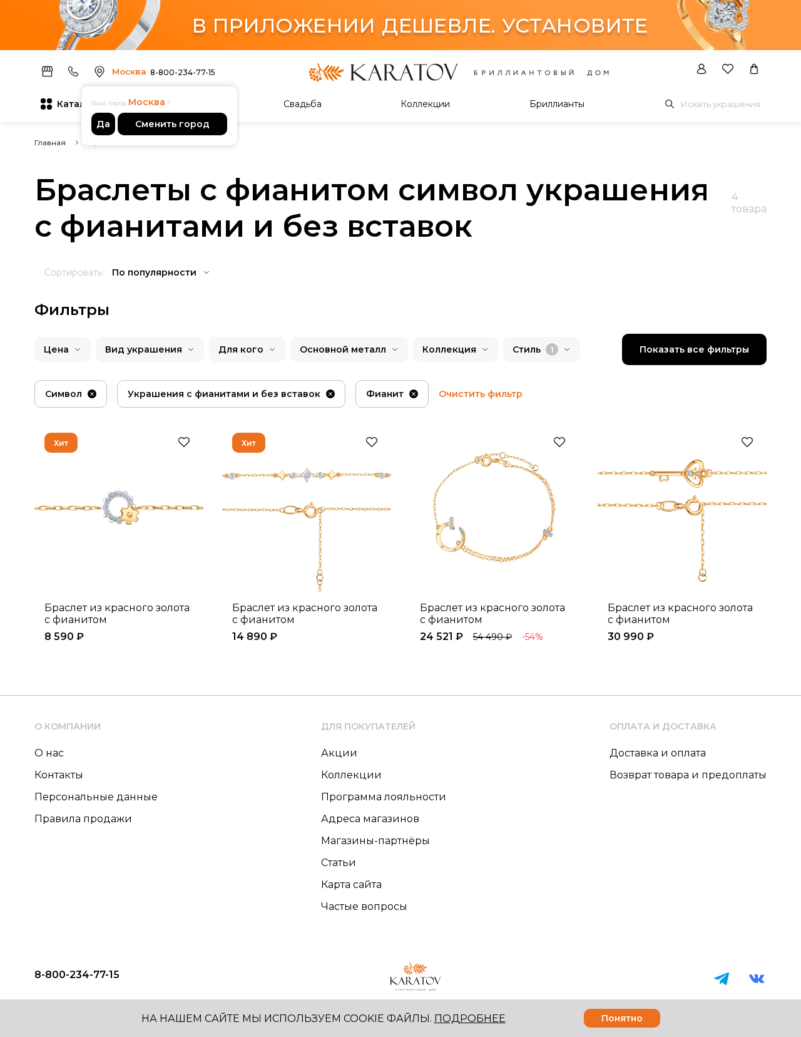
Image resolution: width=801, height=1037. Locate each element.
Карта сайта (351, 884)
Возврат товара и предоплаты (688, 775)
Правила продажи (83, 819)
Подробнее (470, 1018)
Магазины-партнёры (375, 841)
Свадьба (302, 104)
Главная (50, 142)
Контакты (58, 775)
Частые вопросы (364, 906)
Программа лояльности (383, 797)
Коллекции (425, 104)
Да (103, 124)
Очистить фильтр (481, 394)
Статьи (338, 863)
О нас (49, 753)
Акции (339, 753)
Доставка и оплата (658, 753)
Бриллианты (556, 104)
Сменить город (172, 124)
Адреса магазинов (370, 819)
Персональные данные (96, 797)
